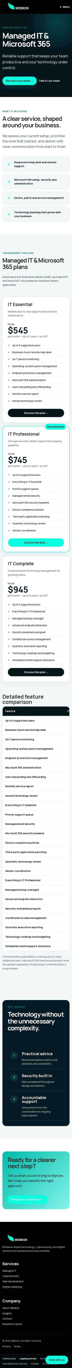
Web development (13, 1281)
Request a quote (12, 1324)
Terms (16, 1346)
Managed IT (9, 1270)
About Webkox (10, 1308)
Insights (7, 1313)
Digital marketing (12, 1286)
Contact (7, 1318)
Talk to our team (49, 80)
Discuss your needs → (19, 80)
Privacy (6, 1346)
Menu (66, 6)
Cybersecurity (10, 1276)
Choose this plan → (36, 413)
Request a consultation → (27, 1199)
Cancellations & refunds (14, 1363)
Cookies (35, 1363)
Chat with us (57, 1359)
